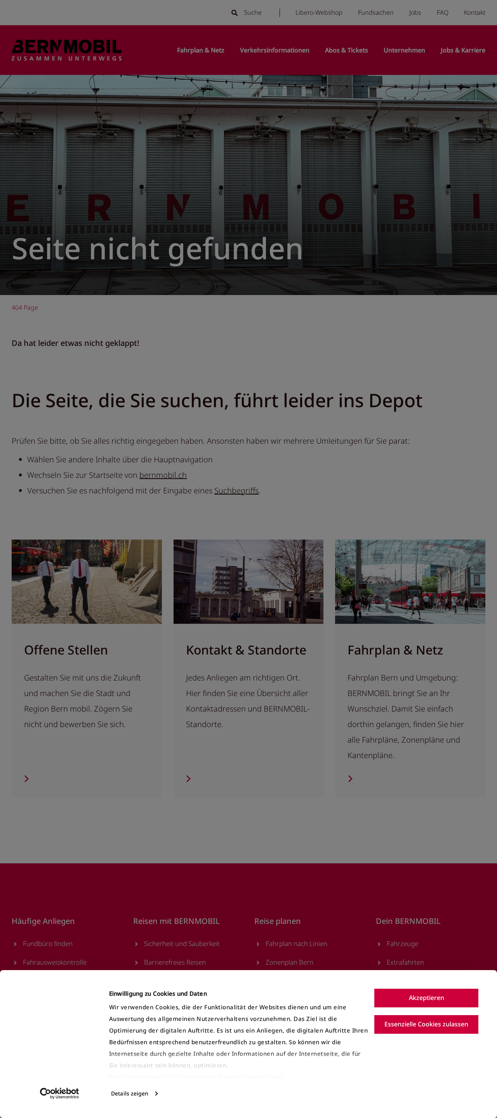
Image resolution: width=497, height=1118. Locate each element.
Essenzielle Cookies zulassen (426, 1024)
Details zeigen (129, 1093)
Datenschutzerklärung (250, 1077)
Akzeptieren (426, 997)
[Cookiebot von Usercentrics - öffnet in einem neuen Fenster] (60, 1093)
